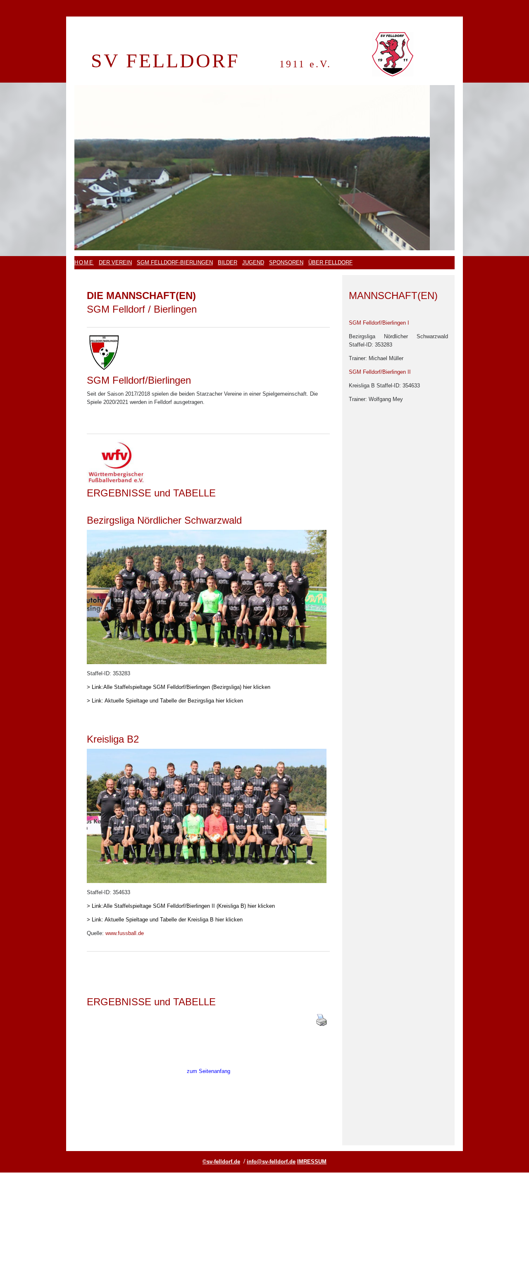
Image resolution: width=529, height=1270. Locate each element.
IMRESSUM (311, 1161)
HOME (84, 262)
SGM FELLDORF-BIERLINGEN (175, 262)
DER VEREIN (115, 262)
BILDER (227, 262)
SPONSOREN (286, 262)
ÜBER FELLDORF (330, 262)
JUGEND (253, 262)
